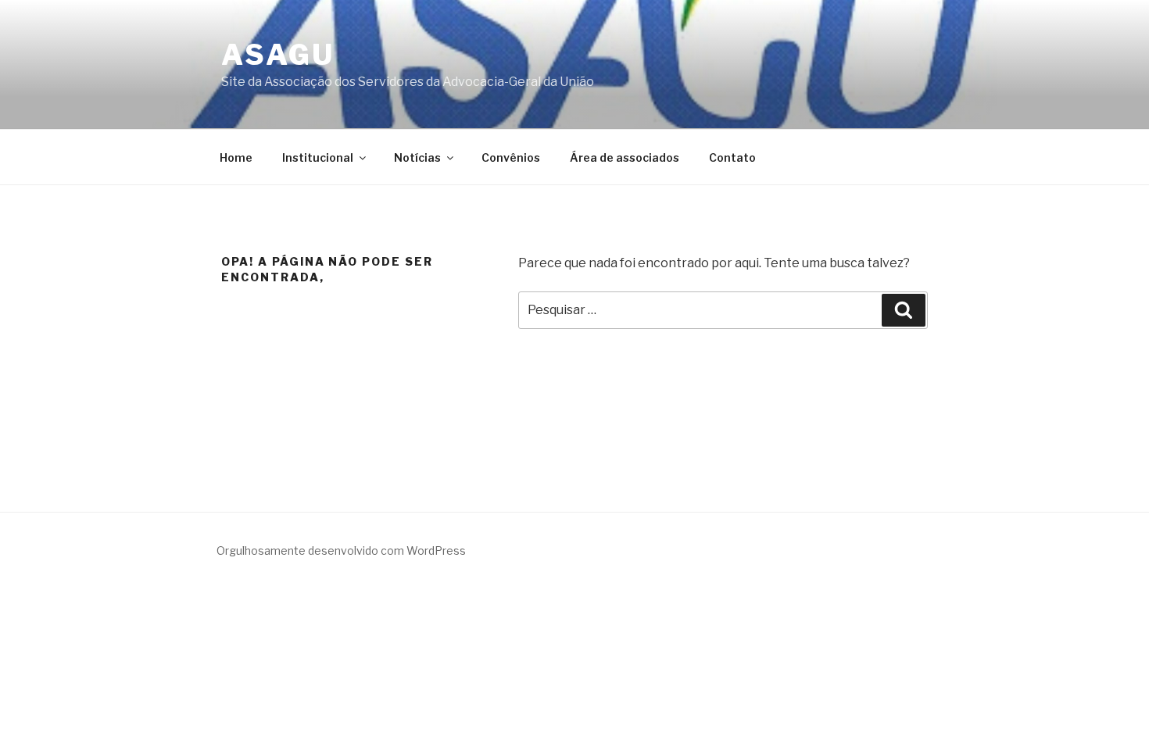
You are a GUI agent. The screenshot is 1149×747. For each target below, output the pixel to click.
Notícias (417, 157)
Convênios (510, 157)
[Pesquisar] (903, 310)
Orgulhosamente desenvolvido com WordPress (341, 550)
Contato (732, 157)
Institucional (317, 157)
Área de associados (624, 157)
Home (236, 157)
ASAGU (277, 55)
